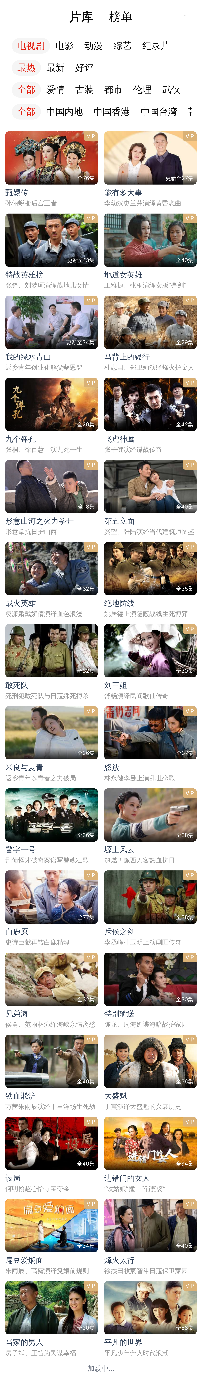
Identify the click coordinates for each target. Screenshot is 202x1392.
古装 (84, 90)
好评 (84, 68)
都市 (113, 90)
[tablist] (101, 16)
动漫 (93, 46)
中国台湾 (159, 112)
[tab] (81, 16)
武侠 (171, 90)
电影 (64, 46)
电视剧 (31, 46)
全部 (26, 90)
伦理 (142, 90)
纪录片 (156, 46)
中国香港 (112, 112)
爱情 (55, 90)
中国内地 (64, 112)
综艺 (122, 46)
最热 (26, 68)
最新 (55, 68)
